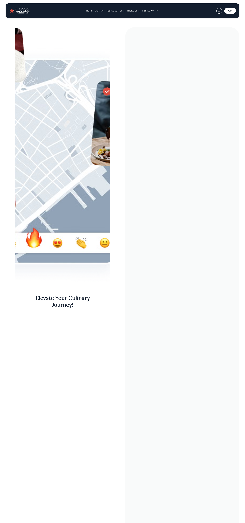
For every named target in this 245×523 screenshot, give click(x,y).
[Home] (19, 9)
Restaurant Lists (115, 11)
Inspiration (148, 11)
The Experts (133, 11)
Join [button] (230, 11)
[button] (219, 11)
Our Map (99, 11)
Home (89, 11)
